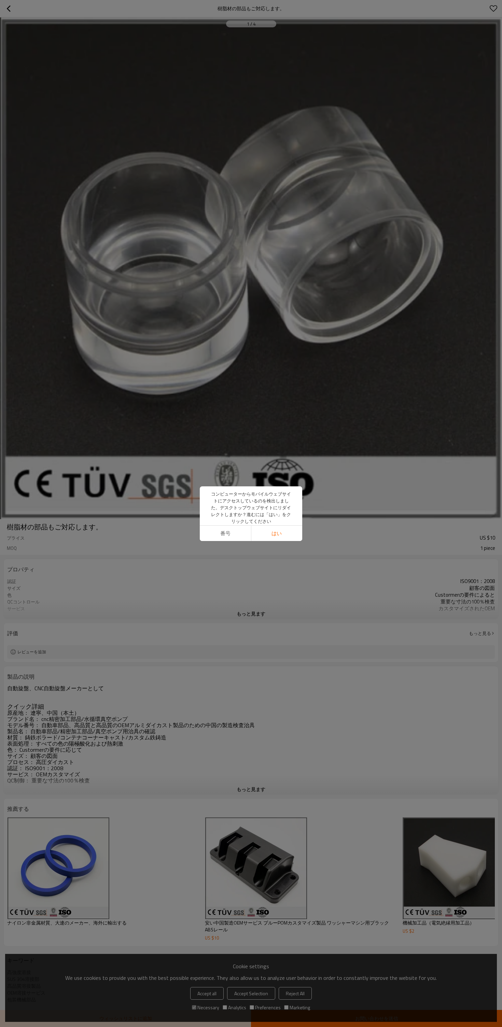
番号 (225, 533)
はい (276, 533)
